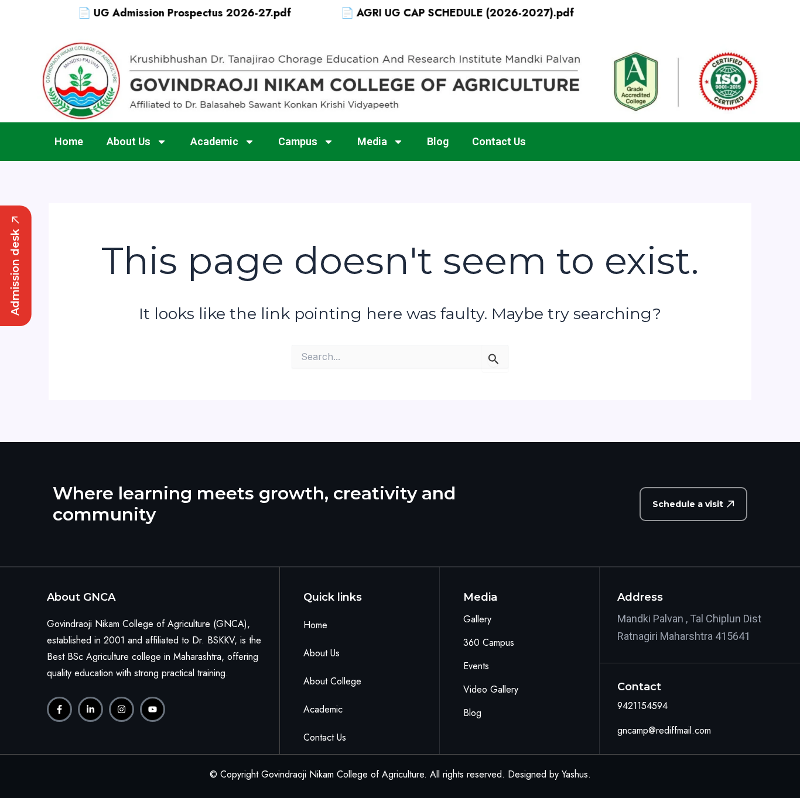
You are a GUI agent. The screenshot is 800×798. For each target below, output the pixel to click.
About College (332, 681)
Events (476, 666)
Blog (438, 141)
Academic (214, 141)
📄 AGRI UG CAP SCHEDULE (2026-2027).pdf (441, 12)
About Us (129, 141)
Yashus (575, 774)
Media (372, 141)
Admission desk (15, 272)
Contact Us (499, 141)
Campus (297, 141)
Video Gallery (490, 689)
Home (68, 141)
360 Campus (488, 642)
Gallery (477, 619)
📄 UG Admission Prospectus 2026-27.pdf (168, 12)
